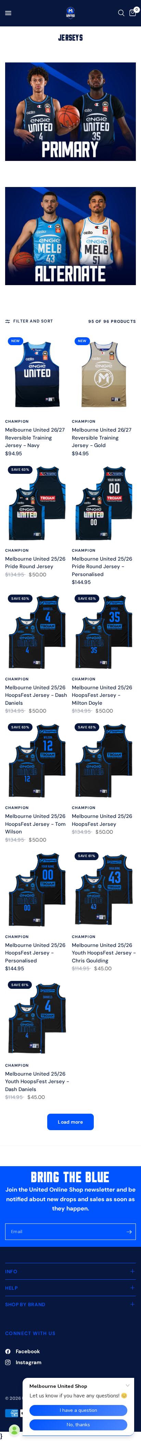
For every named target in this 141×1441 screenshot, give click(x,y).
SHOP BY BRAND (25, 1304)
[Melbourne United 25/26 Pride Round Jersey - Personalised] (104, 503)
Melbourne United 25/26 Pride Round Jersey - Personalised (102, 566)
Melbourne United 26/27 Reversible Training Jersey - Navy (35, 437)
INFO (11, 1271)
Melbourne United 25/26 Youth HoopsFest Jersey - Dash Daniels (37, 1081)
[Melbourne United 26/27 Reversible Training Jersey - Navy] (37, 375)
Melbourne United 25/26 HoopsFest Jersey (102, 820)
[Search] (121, 13)
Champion (17, 421)
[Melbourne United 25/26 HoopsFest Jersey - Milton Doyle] (104, 632)
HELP (11, 1288)
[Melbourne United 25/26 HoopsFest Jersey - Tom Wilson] (37, 760)
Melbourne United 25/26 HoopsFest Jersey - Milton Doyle (102, 695)
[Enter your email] (129, 1231)
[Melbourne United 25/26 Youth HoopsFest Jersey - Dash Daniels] (37, 1018)
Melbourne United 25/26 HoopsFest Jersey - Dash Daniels (36, 695)
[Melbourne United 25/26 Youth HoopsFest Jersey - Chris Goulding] (104, 890)
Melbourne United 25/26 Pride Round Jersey (35, 562)
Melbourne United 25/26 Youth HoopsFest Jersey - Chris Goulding (104, 953)
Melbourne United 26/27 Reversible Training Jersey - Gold (101, 437)
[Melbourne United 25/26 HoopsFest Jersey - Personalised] (37, 890)
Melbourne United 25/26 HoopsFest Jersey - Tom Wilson (35, 824)
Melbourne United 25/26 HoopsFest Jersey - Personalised (35, 953)
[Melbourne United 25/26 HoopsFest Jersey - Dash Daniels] (37, 632)
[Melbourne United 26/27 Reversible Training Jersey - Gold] (104, 375)
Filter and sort (33, 321)
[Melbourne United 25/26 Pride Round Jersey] (37, 503)
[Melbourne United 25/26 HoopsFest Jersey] (104, 760)
